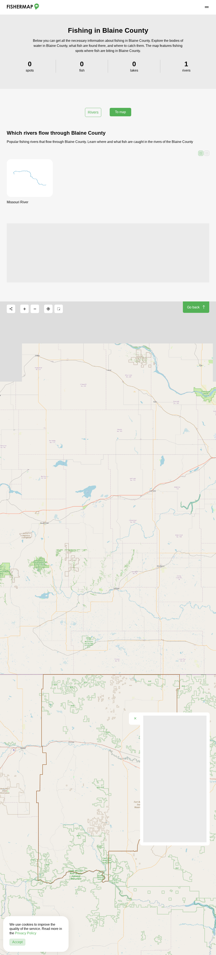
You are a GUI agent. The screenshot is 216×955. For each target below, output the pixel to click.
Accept (17, 942)
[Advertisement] (108, 252)
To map (120, 112)
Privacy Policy (25, 933)
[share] (10, 309)
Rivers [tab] (93, 112)
